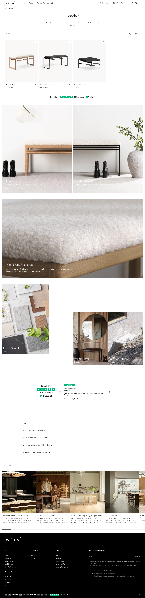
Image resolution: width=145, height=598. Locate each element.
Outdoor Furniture (43, 3)
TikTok (6, 585)
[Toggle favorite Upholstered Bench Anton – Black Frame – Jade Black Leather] (104, 84)
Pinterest (7, 582)
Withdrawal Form (61, 564)
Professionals (104, 3)
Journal (32, 555)
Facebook (8, 579)
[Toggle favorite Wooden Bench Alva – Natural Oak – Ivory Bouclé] (36, 84)
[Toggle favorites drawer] (136, 3)
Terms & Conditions (62, 567)
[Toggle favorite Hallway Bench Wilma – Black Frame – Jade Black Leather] (70, 84)
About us (8, 555)
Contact (58, 558)
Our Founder (9, 561)
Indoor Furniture (29, 3)
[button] (17, 551)
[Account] (132, 3)
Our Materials (9, 564)
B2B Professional (10, 567)
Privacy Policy (133, 565)
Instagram (8, 577)
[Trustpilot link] (54, 595)
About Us (54, 3)
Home (6, 8)
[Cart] (139, 3)
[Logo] (10, 3)
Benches (11, 8)
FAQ (57, 555)
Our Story (8, 558)
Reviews (32, 558)
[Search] (129, 3)
